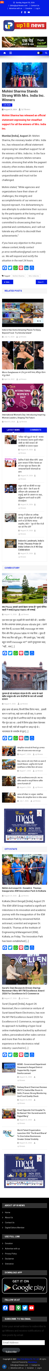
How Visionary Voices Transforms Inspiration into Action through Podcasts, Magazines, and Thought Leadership (42, 282)
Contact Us (35, 6)
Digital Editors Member (14, 1228)
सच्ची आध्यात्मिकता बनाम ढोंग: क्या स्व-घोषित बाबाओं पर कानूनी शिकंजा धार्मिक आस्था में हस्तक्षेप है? (30, 781)
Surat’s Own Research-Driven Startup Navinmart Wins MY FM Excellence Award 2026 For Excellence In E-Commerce (23, 991)
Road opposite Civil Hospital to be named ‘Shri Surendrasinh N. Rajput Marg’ (31, 1113)
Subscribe (11, 1351)
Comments (35, 430)
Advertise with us (15, 8)
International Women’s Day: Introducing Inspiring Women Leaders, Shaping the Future (23, 416)
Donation (28, 8)
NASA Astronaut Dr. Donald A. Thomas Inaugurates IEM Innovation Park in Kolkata (24, 889)
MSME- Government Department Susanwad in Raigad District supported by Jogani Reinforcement (31, 1068)
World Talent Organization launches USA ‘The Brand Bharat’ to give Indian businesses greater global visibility (32, 1134)
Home (7, 1212)
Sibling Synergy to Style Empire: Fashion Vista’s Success (9, 282)
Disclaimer (9, 1259)
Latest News (13, 430)
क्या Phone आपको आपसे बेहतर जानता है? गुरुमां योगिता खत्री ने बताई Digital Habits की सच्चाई (24, 608)
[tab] (13, 430)
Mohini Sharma (18, 276)
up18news (25, 109)
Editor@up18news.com (18, 6)
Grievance (9, 1264)
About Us (9, 1217)
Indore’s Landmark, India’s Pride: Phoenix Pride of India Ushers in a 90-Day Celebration (31, 545)
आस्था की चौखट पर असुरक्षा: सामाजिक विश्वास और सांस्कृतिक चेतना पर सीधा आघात (32, 795)
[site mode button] (39, 53)
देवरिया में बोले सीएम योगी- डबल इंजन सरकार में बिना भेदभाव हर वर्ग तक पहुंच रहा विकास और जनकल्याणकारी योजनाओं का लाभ (30, 466)
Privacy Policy (11, 1254)
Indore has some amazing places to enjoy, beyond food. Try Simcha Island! (21, 331)
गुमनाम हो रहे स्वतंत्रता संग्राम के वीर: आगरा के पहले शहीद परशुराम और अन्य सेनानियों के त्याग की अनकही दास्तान (22, 696)
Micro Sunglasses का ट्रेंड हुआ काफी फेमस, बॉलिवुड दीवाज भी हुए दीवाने (23, 373)
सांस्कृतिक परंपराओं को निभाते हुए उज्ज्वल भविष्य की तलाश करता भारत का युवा (31, 749)
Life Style (7, 105)
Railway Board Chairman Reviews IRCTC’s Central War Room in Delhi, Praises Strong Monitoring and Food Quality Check (32, 1091)
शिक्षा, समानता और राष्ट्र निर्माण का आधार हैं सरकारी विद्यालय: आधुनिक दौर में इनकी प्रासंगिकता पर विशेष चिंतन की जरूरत (31, 764)
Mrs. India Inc (34, 276)
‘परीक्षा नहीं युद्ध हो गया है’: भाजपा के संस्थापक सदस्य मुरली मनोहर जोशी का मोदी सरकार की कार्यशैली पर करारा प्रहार (31, 441)
